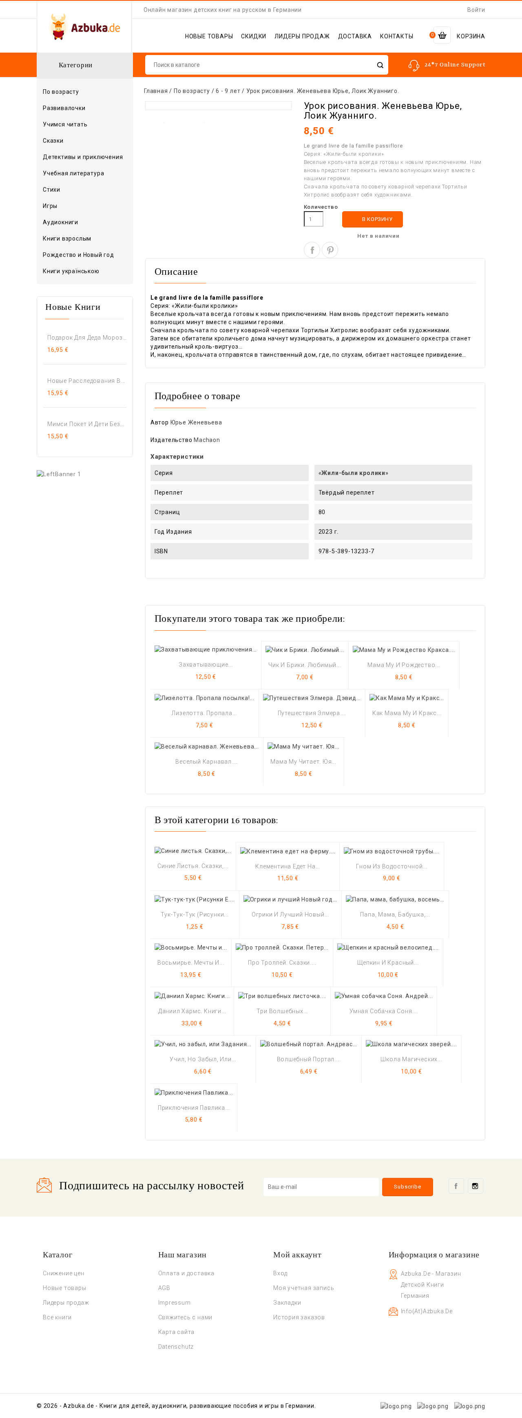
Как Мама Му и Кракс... (407, 713)
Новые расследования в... (86, 381)
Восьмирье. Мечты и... (190, 962)
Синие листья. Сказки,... (192, 866)
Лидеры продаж (66, 1302)
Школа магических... (411, 1059)
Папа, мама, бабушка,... (395, 914)
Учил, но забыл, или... (203, 1059)
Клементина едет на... (287, 866)
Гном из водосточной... (391, 866)
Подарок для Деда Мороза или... (86, 337)
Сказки (53, 140)
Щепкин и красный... (387, 962)
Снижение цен (63, 1273)
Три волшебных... (282, 1011)
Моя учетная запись (303, 1288)
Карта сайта (176, 1332)
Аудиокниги (60, 222)
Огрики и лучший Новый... (290, 914)
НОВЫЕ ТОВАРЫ (209, 36)
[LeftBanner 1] (59, 473)
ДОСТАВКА (355, 36)
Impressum (174, 1302)
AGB (164, 1288)
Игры (50, 206)
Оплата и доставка (186, 1273)
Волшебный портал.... (309, 1059)
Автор (159, 422)
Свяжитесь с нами (185, 1317)
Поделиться (312, 250)
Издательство (171, 440)
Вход (280, 1273)
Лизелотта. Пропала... (204, 713)
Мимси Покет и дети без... (86, 424)
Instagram (475, 1186)
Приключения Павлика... (194, 1107)
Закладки (287, 1302)
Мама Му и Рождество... (403, 665)
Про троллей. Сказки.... (282, 962)
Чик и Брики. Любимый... (304, 665)
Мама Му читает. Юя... (303, 761)
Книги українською (71, 271)
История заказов (299, 1317)
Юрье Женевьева (196, 422)
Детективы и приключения (83, 157)
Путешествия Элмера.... (312, 713)
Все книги (57, 1317)
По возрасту (84, 92)
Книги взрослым (84, 239)
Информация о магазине (434, 1255)
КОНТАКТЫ (396, 36)
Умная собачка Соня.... (383, 1011)
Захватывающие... (206, 664)
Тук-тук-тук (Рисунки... (195, 914)
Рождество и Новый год (78, 255)
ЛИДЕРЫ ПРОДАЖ (302, 36)
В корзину (373, 219)
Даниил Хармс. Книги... (192, 1011)
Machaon (207, 440)
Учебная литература (73, 173)
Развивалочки (64, 108)
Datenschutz (176, 1346)
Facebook (456, 1186)
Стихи (51, 189)
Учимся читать (65, 124)
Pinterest (330, 250)
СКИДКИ (253, 36)
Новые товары (64, 1288)
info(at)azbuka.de (427, 1311)
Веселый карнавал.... (206, 761)
